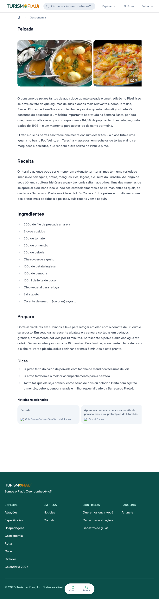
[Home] (19, 17)
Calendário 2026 (17, 567)
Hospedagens (14, 528)
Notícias (129, 6)
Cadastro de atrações (98, 520)
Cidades (10, 559)
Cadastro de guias (95, 528)
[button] (73, 589)
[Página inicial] (79, 485)
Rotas (9, 543)
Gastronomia (38, 17)
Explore (106, 6)
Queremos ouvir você (98, 512)
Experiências (14, 520)
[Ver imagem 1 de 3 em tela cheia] (54, 63)
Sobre (145, 6)
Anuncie (127, 512)
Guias (9, 551)
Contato (49, 520)
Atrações (11, 512)
